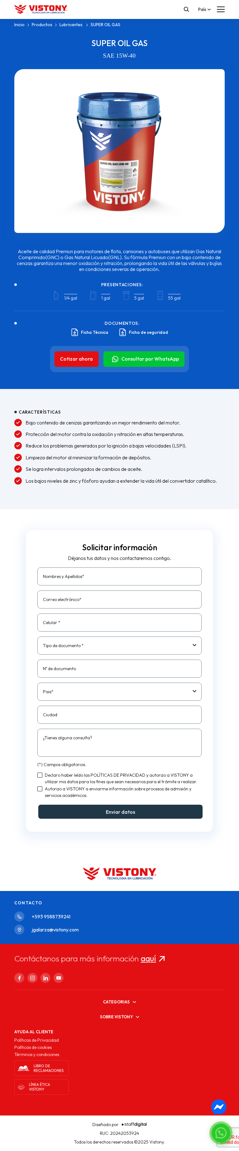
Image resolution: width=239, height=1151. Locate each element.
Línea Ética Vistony (39, 1087)
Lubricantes (71, 24)
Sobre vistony (116, 1016)
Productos (42, 24)
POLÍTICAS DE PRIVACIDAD (118, 775)
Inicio (19, 24)
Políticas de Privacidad (36, 1040)
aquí (148, 958)
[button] (221, 1133)
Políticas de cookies (33, 1047)
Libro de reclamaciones (48, 1068)
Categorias (116, 1001)
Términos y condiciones (36, 1054)
